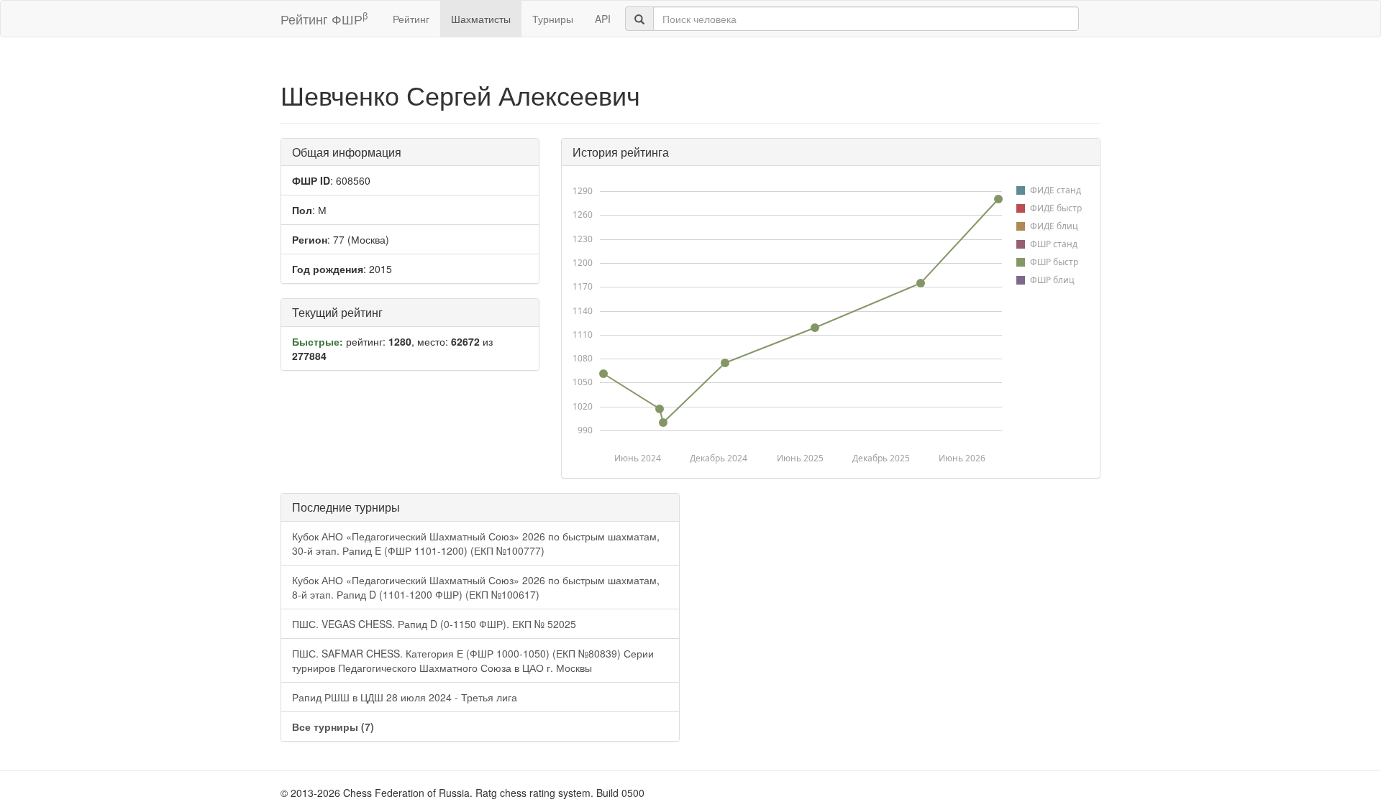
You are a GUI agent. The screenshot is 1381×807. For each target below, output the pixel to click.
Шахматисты (481, 18)
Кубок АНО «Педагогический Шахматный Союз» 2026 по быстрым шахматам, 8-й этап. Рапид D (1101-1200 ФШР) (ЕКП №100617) (476, 587)
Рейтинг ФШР (324, 18)
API (603, 18)
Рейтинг (411, 18)
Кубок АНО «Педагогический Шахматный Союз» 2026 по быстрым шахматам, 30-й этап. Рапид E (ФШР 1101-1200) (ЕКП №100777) (476, 543)
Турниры (552, 18)
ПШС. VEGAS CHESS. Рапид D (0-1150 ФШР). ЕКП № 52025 (434, 624)
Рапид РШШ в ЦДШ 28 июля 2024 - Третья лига (404, 697)
